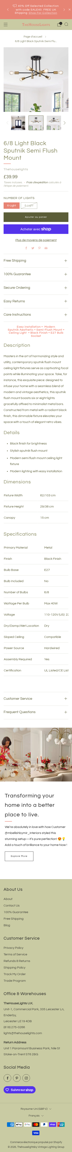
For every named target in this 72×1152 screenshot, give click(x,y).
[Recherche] (66, 24)
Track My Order (15, 974)
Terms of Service (15, 954)
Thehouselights (16, 169)
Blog (7, 925)
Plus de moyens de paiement (36, 240)
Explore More (19, 856)
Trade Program (15, 980)
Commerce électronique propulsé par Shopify (36, 1142)
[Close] (69, 9)
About (8, 899)
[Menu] (6, 25)
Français (34, 1115)
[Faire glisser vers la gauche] (8, 123)
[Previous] (7, 9)
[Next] (64, 9)
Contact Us (12, 905)
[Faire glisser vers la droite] (63, 123)
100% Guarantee (16, 912)
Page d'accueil (33, 36)
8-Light (29, 205)
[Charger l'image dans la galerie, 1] (18, 122)
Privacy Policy (13, 947)
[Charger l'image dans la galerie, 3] (54, 122)
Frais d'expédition (37, 182)
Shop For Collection (43, 13)
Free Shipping (14, 918)
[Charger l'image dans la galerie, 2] (36, 122)
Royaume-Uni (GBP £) (34, 1108)
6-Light (11, 205)
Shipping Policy (14, 967)
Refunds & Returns (17, 961)
